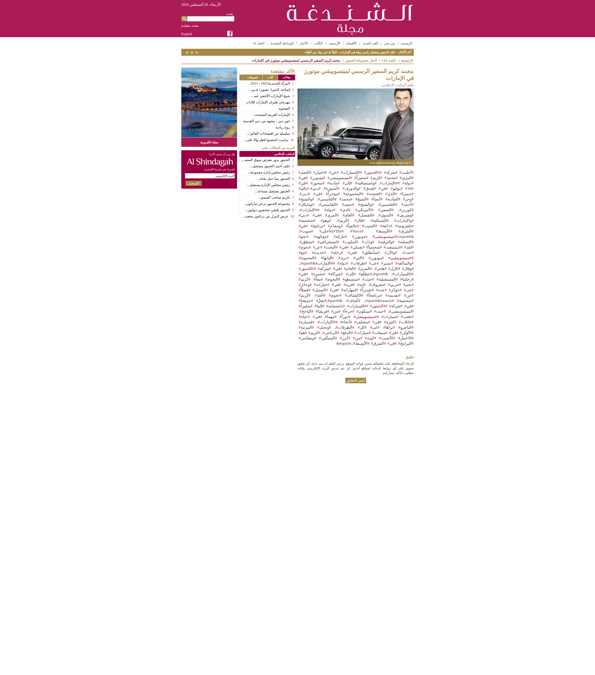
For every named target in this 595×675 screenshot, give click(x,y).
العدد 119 (389, 60)
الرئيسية (406, 43)
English (186, 33)
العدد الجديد (370, 43)
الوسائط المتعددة (282, 43)
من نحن (389, 43)
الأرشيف (334, 43)
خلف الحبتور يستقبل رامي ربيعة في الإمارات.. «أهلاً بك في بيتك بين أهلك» (349, 52)
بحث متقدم (189, 25)
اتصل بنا (259, 43)
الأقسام (351, 43)
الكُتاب (318, 43)
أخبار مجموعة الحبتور (361, 60)
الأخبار (304, 43)
